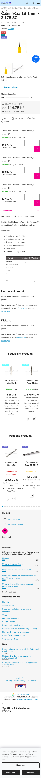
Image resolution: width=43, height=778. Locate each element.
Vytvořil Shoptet (22, 694)
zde (3, 759)
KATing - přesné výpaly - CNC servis (21, 681)
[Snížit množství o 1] (26, 143)
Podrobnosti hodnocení (10, 25)
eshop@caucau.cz (15, 519)
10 (27, 506)
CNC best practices (10, 639)
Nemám (5, 558)
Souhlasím (30, 772)
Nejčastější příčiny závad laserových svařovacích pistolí (17, 657)
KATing (11, 28)
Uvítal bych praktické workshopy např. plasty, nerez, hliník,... (17, 585)
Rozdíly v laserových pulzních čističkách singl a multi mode (20, 650)
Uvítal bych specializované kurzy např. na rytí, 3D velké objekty (19, 577)
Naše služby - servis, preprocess (15, 632)
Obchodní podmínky (10, 618)
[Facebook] (5, 531)
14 (36, 506)
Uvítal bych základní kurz (12, 564)
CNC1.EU (20, 678)
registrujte (5, 311)
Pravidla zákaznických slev (13, 625)
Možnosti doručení (8, 94)
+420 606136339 (15, 524)
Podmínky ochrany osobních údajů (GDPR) (19, 628)
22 (29, 419)
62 (13, 499)
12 (31, 506)
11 (29, 506)
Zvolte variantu (11, 87)
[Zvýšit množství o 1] (37, 143)
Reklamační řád (8, 622)
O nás (4, 615)
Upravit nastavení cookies (27, 699)
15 (39, 506)
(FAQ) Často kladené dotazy (13, 635)
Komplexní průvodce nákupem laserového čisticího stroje (19, 664)
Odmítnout (10, 772)
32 (9, 499)
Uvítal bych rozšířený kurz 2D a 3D (16, 570)
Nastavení (20, 765)
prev (2, 459)
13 (34, 506)
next (39, 459)
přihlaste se (22, 308)
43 (34, 419)
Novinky (5, 602)
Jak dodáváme (8, 605)
